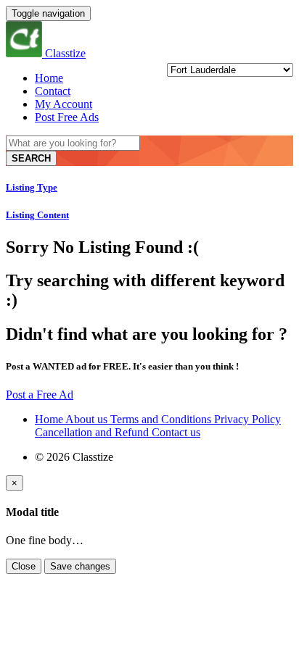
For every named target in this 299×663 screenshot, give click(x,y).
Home (49, 78)
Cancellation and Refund (93, 432)
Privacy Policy (247, 419)
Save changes (80, 566)
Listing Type (31, 187)
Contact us (176, 432)
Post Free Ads (67, 117)
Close (24, 566)
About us (87, 419)
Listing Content (37, 214)
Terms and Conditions (162, 419)
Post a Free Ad (39, 394)
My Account (63, 104)
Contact (52, 91)
